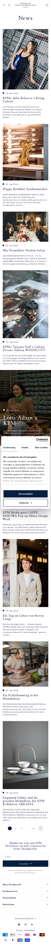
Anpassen (24, 502)
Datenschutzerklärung (24, 872)
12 (34, 828)
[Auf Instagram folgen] (25, 924)
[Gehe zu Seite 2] (40, 828)
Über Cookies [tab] (41, 447)
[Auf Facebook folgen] (19, 924)
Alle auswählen (25, 494)
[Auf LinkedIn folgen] (32, 924)
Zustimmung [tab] (9, 447)
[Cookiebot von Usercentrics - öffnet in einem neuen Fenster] (36, 440)
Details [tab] (25, 447)
